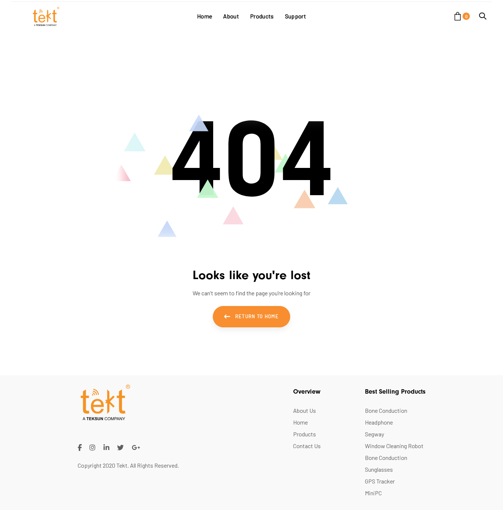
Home (300, 422)
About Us (304, 410)
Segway (374, 433)
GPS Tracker (380, 481)
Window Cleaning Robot (394, 445)
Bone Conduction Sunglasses (386, 463)
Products (304, 433)
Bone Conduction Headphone (386, 416)
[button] (482, 16)
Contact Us (307, 445)
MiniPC (373, 492)
